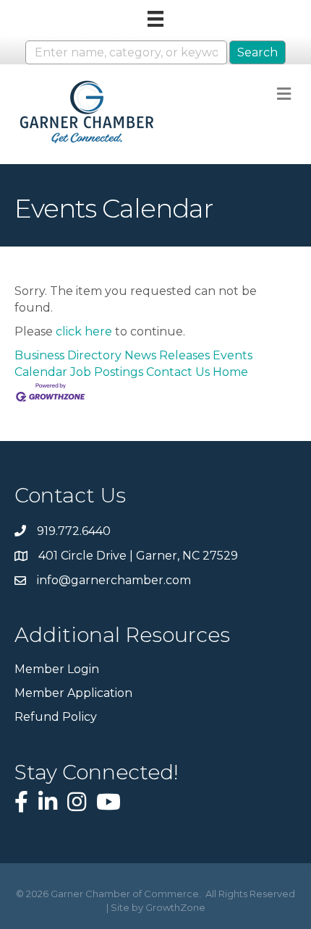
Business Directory (68, 355)
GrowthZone (175, 907)
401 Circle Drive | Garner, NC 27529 (138, 555)
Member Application (73, 693)
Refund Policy (55, 717)
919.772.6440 (74, 531)
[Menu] (155, 19)
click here (84, 331)
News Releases (167, 355)
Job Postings (106, 372)
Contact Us (178, 372)
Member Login (56, 669)
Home (230, 372)
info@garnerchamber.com (114, 580)
